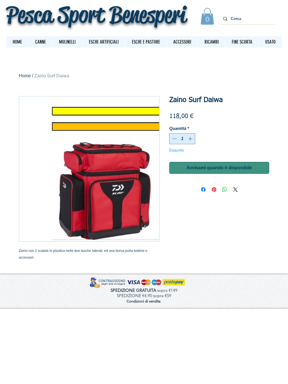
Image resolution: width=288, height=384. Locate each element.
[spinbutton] (182, 139)
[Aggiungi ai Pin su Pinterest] (214, 189)
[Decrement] (174, 139)
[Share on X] (235, 189)
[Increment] (191, 139)
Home (25, 75)
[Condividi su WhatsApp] (224, 189)
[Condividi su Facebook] (203, 189)
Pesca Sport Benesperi (96, 14)
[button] (207, 16)
